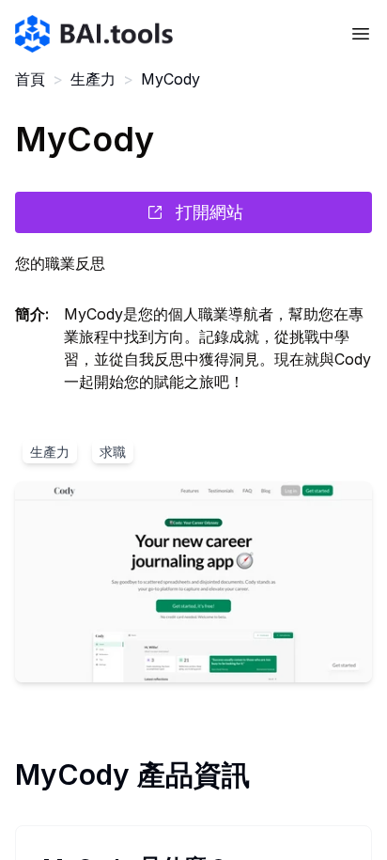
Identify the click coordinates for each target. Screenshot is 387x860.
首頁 (30, 79)
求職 (113, 452)
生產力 (93, 79)
